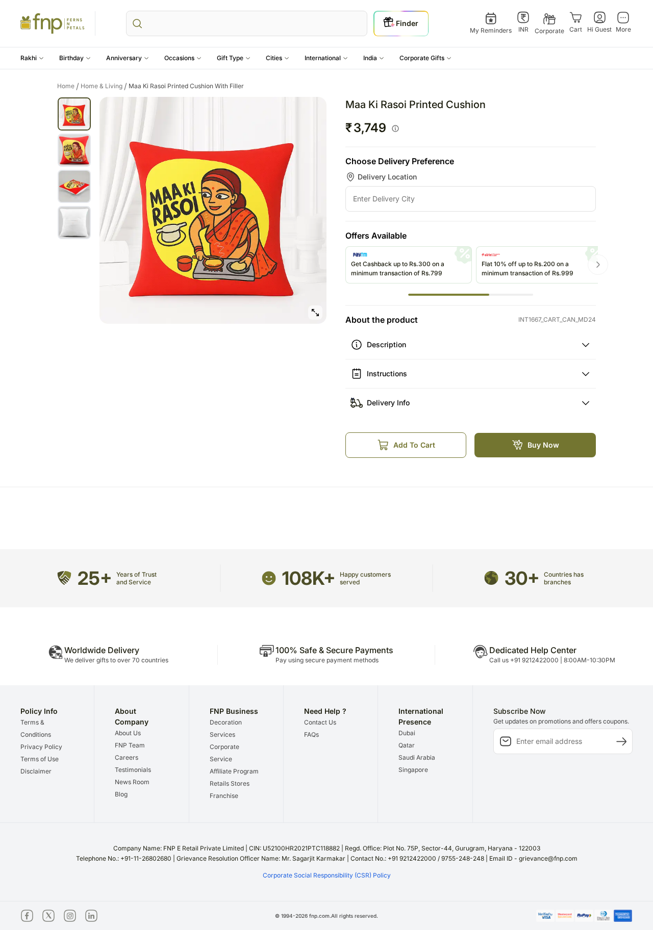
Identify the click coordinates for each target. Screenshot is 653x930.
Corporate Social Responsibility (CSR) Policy (327, 875)
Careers (126, 757)
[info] (395, 128)
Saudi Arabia (416, 757)
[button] (32, 58)
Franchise (224, 795)
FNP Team (130, 745)
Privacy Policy (41, 747)
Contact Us (320, 722)
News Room (132, 782)
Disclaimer (36, 771)
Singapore (413, 769)
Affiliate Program (234, 771)
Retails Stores (229, 783)
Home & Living (104, 86)
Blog (121, 794)
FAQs (311, 734)
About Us (128, 733)
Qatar (406, 745)
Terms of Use (39, 759)
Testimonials (133, 769)
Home (68, 86)
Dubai (406, 733)
